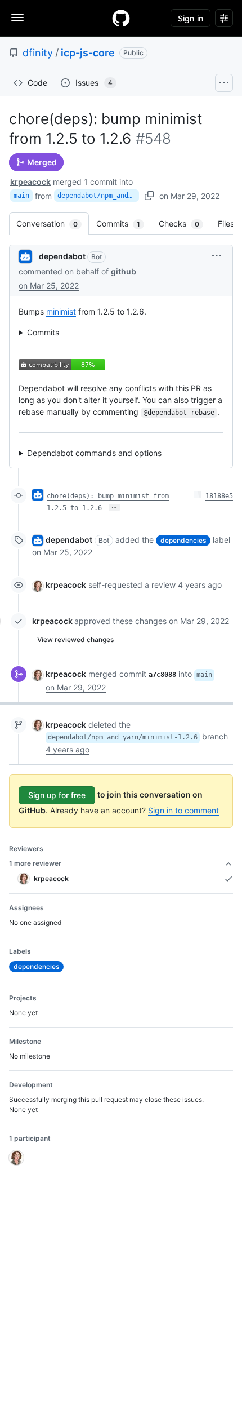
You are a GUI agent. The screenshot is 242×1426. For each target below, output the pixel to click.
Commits (123, 223)
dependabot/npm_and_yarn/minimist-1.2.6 (98, 196)
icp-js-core (88, 53)
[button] (216, 255)
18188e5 (219, 496)
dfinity (38, 53)
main (21, 196)
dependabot (62, 256)
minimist (61, 311)
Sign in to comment (183, 810)
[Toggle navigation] (17, 17)
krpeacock (30, 182)
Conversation (52, 223)
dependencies (183, 540)
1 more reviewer (35, 863)
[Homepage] (121, 18)
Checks (184, 223)
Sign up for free (57, 795)
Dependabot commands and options (94, 453)
